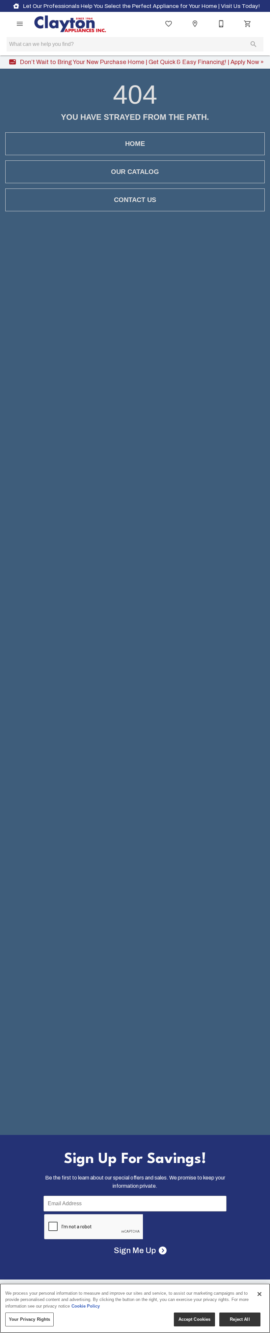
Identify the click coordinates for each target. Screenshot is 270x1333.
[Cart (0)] (248, 24)
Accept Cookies (194, 1319)
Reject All (240, 1319)
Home (135, 143)
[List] (168, 24)
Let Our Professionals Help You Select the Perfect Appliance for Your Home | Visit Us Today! (141, 6)
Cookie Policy (85, 1306)
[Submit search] (253, 44)
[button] (20, 24)
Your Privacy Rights (29, 1319)
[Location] (195, 24)
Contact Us (135, 199)
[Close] (259, 1294)
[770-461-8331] (221, 24)
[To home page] (70, 24)
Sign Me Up (135, 1250)
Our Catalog (135, 171)
